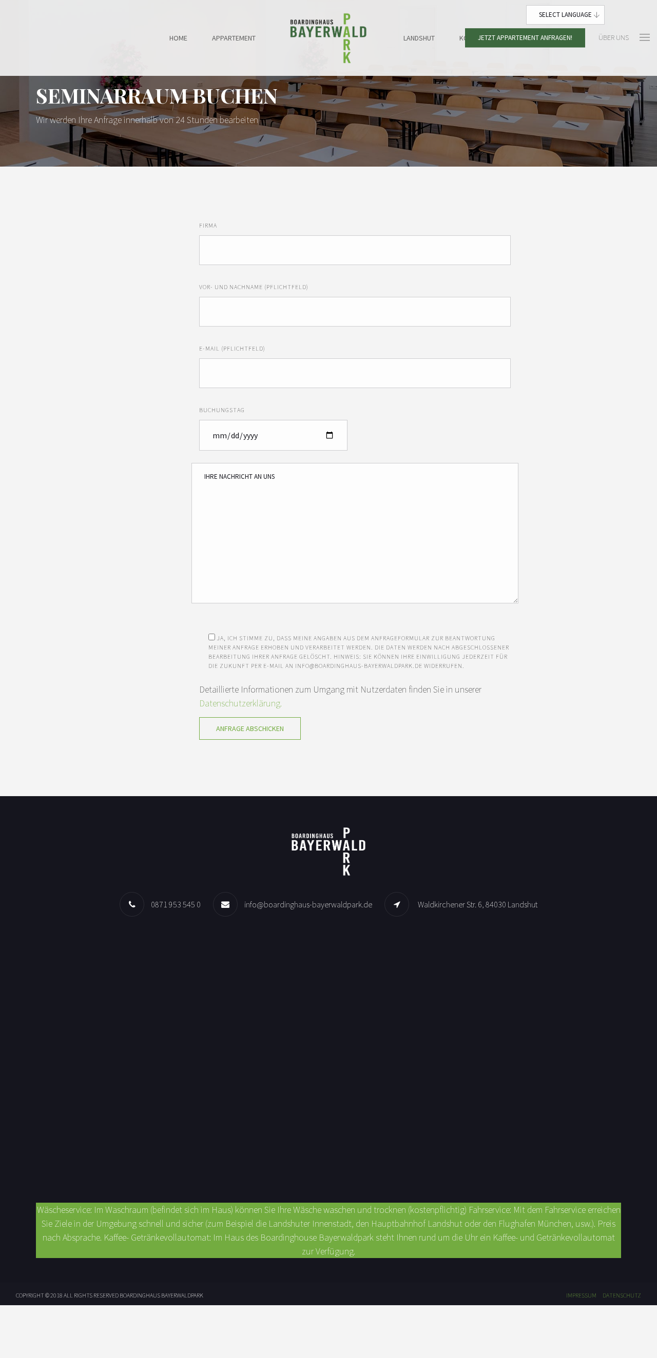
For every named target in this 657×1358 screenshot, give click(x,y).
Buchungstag (222, 410)
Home (178, 38)
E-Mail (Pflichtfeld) (232, 348)
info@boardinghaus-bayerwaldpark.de (308, 904)
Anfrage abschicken (250, 728)
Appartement (234, 38)
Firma (208, 225)
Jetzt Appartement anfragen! (525, 37)
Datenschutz (622, 1295)
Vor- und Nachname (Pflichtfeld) (253, 287)
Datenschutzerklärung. (240, 703)
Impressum (581, 1295)
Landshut (419, 38)
